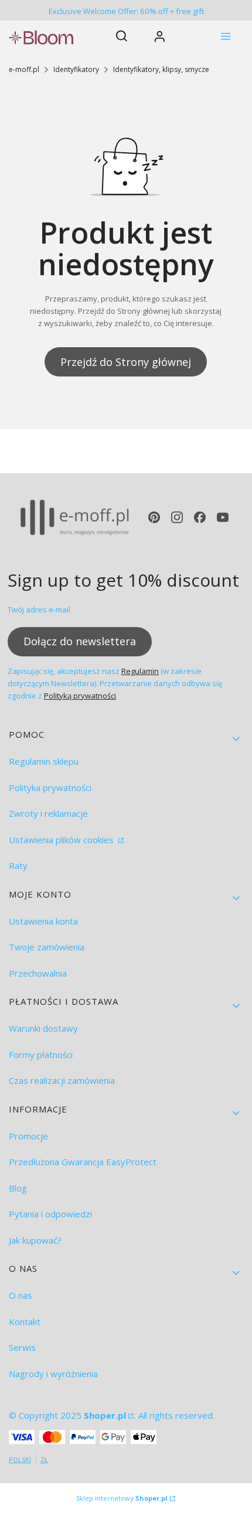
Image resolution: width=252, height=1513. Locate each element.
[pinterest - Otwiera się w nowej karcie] (154, 517)
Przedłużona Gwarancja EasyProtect (82, 1162)
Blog (18, 1188)
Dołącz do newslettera (79, 641)
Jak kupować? (35, 1240)
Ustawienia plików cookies (62, 840)
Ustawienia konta (43, 921)
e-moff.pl (24, 69)
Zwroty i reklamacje (48, 813)
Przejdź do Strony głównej (125, 362)
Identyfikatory (76, 69)
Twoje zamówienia (46, 947)
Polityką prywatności (80, 695)
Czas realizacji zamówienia (62, 1080)
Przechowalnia (38, 973)
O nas (20, 1295)
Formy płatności (41, 1054)
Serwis (22, 1347)
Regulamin (140, 671)
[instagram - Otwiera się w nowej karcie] (177, 517)
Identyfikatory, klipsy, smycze (161, 69)
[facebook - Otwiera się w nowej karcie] (200, 517)
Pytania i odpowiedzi (50, 1214)
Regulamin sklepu (44, 761)
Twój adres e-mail (39, 609)
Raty (18, 865)
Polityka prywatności (50, 787)
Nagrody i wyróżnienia (53, 1374)
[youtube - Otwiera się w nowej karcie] (223, 517)
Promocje (28, 1136)
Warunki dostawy (43, 1028)
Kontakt (24, 1321)
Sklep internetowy (122, 1498)
